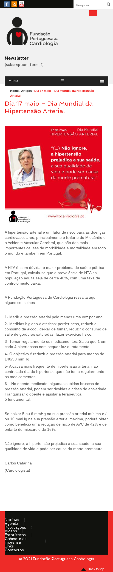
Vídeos (11, 531)
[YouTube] (21, 4)
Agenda (11, 523)
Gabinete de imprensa (16, 540)
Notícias (12, 519)
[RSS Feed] (14, 4)
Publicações (15, 527)
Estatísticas (15, 535)
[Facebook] (7, 4)
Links (9, 546)
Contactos (14, 550)
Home (14, 90)
